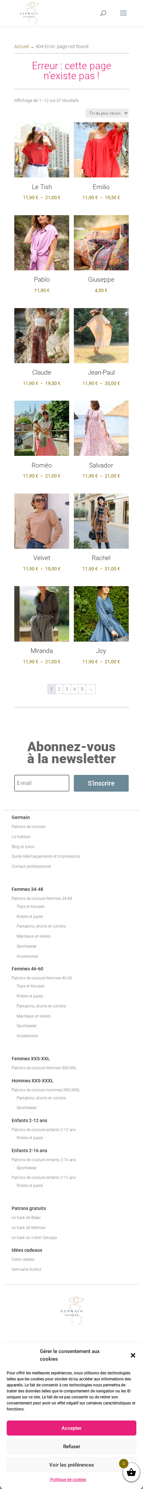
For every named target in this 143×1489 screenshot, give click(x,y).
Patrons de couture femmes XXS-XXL (44, 1068)
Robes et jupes (30, 916)
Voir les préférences (71, 1465)
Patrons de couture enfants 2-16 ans (44, 1160)
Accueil (21, 46)
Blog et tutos (23, 846)
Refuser (71, 1447)
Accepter (71, 1428)
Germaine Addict (26, 1269)
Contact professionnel (31, 866)
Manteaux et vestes (34, 936)
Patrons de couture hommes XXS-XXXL (46, 1090)
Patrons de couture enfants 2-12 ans (44, 1129)
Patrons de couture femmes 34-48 (42, 898)
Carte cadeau (23, 1259)
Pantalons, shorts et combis (41, 926)
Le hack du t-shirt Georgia (34, 1237)
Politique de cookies (68, 1479)
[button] (133, 1355)
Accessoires (27, 956)
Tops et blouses (31, 906)
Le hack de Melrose (28, 1227)
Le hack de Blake (26, 1217)
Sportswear (27, 946)
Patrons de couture (28, 826)
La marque (21, 836)
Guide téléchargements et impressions (46, 856)
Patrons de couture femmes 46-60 (42, 978)
